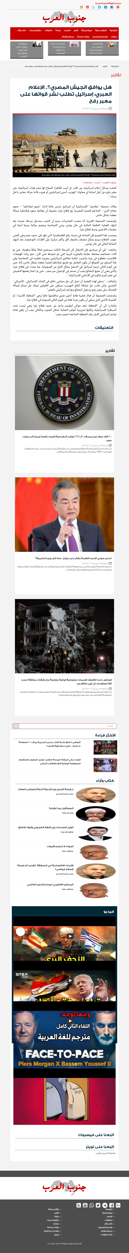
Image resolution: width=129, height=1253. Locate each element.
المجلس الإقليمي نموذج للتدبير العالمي (50, 884)
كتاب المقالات (106, 1235)
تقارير (76, 30)
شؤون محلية (101, 30)
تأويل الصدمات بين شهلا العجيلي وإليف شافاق (45, 827)
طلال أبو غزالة (67, 813)
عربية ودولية (86, 30)
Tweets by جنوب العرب (106, 1153)
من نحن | (117, 3)
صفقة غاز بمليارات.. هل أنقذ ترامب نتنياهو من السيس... (21, 50)
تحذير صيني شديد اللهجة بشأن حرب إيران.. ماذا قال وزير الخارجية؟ (73, 558)
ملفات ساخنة (83, 36)
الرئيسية (113, 30)
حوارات (114, 36)
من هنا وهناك (68, 36)
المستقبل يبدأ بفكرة (61, 808)
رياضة (58, 30)
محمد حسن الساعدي (64, 794)
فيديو (108, 911)
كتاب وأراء (21, 30)
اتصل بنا (98, 3)
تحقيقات (48, 30)
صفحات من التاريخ (51, 1231)
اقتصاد (67, 30)
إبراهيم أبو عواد (67, 832)
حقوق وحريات (35, 30)
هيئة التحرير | (107, 3)
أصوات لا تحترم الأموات (60, 846)
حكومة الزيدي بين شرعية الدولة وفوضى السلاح (45, 789)
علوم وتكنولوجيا (100, 36)
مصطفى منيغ (67, 851)
